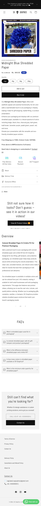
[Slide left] (15, 306)
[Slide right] (25, 306)
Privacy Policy (8, 444)
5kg (21, 81)
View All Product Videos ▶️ (20, 223)
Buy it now (20, 95)
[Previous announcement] (4, 4)
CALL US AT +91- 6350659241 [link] (20, 416)
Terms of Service (9, 439)
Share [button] (5, 192)
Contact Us (20, 423)
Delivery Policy (9, 458)
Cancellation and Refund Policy (13, 463)
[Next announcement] (37, 4)
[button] (4, 12)
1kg (5, 81)
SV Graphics (17, 502)
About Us (7, 468)
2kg (13, 81)
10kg (29, 81)
